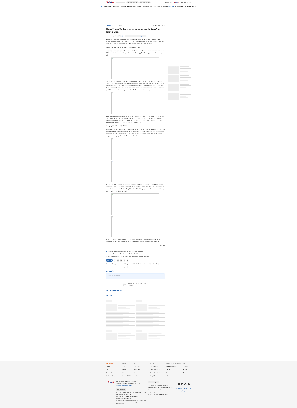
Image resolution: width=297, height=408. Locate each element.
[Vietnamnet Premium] (110, 364)
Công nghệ (171, 6)
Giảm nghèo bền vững (155, 372)
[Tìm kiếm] (190, 2)
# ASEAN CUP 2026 (145, 2)
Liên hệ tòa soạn (121, 389)
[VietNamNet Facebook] (179, 385)
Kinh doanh (116, 6)
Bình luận (109, 260)
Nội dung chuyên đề (171, 366)
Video (184, 363)
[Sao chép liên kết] (116, 36)
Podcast (185, 369)
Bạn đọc (191, 6)
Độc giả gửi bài (187, 388)
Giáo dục (133, 6)
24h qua (185, 372)
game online (118, 264)
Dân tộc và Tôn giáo (125, 6)
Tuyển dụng (183, 391)
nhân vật (147, 264)
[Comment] (122, 36)
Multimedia (185, 366)
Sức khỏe (165, 6)
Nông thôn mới (154, 376)
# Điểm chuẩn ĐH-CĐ (132, 2)
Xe (175, 6)
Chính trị (105, 6)
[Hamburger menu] (195, 7)
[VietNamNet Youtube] (182, 385)
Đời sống (159, 6)
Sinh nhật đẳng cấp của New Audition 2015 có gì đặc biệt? (123, 254)
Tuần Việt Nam (168, 2)
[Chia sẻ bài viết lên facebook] (107, 36)
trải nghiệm (127, 264)
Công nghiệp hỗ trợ (155, 369)
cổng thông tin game (121, 267)
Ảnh (167, 376)
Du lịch (187, 6)
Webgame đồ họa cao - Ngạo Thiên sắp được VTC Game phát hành (125, 251)
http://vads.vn (155, 392)
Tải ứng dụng (179, 388)
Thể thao (144, 6)
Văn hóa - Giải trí (151, 6)
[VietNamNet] (101, 6)
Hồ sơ (167, 372)
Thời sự (110, 6)
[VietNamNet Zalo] (189, 385)
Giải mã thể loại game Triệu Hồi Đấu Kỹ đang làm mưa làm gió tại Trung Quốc (128, 256)
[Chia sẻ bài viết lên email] (113, 36)
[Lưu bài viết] (119, 36)
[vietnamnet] (110, 3)
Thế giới (139, 6)
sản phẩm (155, 264)
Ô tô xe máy (137, 369)
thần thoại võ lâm (137, 264)
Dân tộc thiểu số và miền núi (173, 363)
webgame (110, 267)
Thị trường (118, 25)
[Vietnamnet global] (176, 3)
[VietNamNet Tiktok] (185, 385)
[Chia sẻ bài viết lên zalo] (110, 36)
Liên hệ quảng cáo (153, 382)
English (168, 369)
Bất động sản (180, 6)
